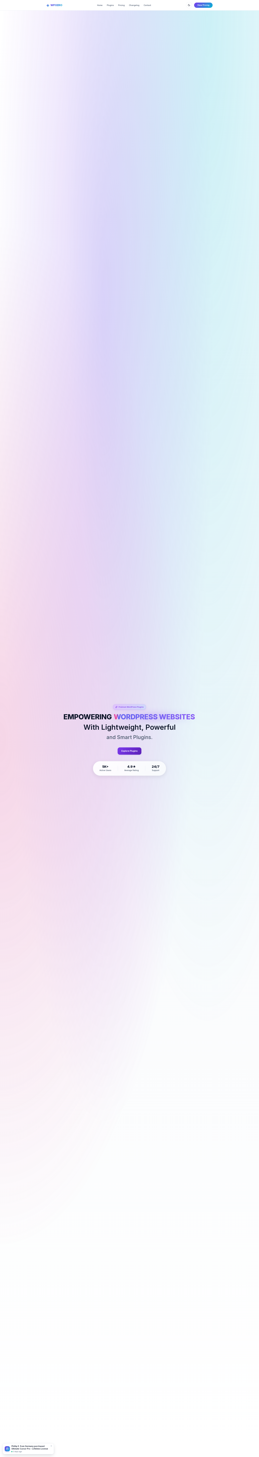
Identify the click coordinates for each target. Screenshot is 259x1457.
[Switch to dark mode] (189, 5)
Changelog (134, 5)
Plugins (110, 5)
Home (100, 5)
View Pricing (203, 5)
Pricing (121, 5)
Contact (147, 5)
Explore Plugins (129, 751)
